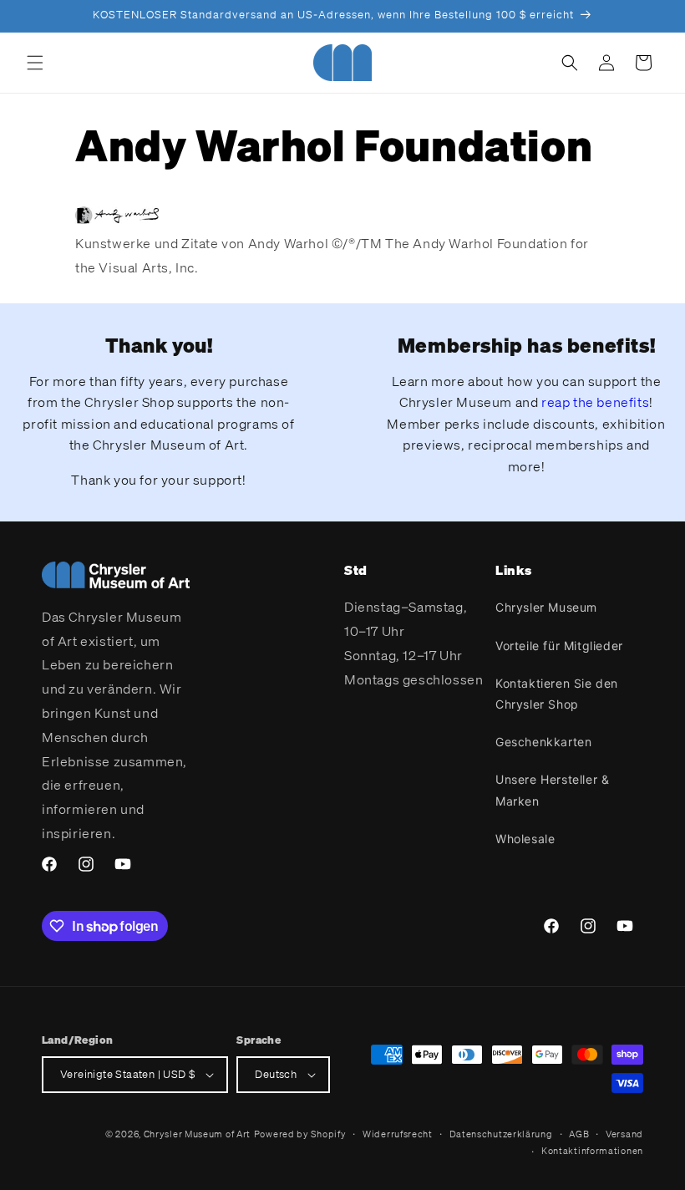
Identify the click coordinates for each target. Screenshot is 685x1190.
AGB (579, 1134)
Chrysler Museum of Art (197, 1134)
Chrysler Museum (546, 607)
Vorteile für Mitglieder (559, 645)
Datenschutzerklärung (501, 1134)
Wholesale (525, 838)
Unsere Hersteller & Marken (552, 789)
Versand (624, 1134)
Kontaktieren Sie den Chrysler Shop (556, 693)
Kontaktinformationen (592, 1151)
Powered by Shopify (300, 1134)
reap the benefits (595, 402)
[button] (35, 62)
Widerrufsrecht (398, 1134)
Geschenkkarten (543, 742)
